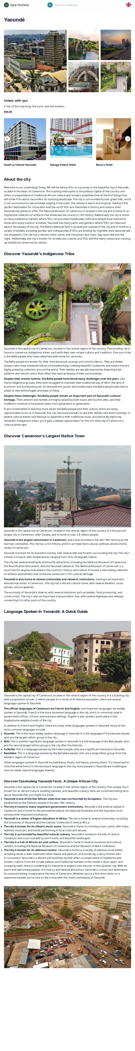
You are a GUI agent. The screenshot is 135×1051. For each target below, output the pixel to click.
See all (8, 111)
